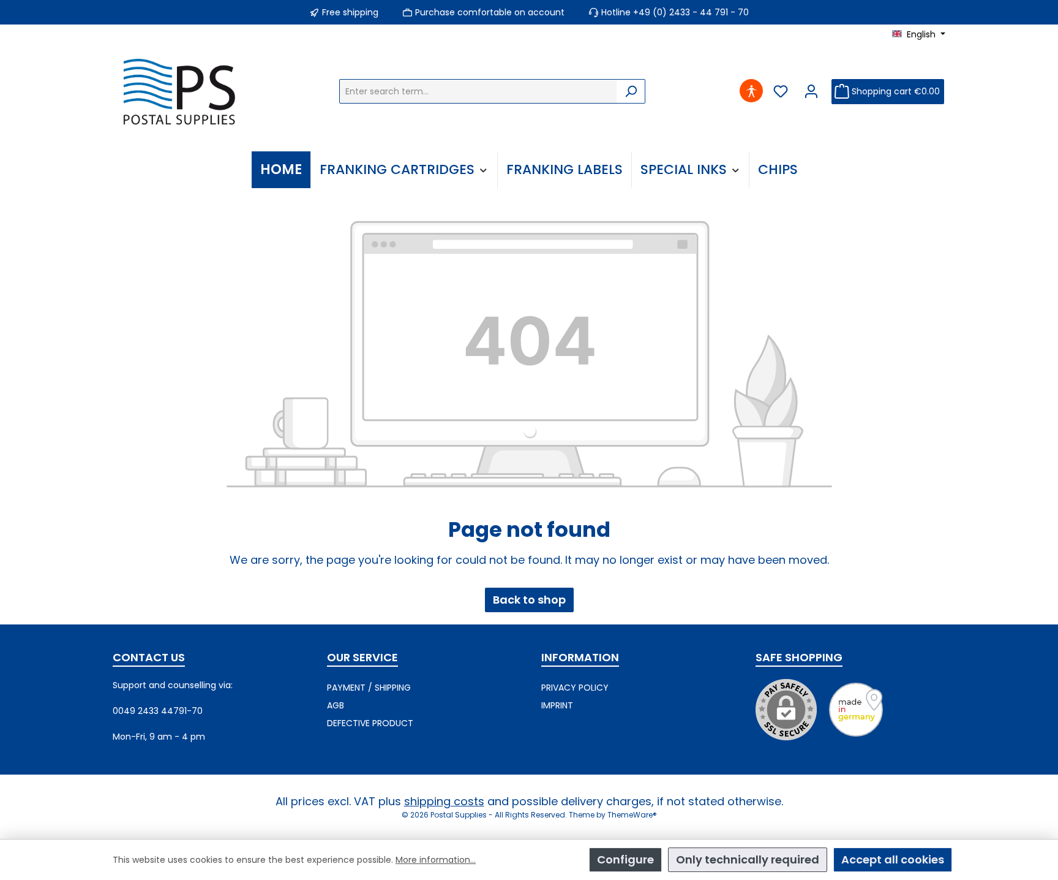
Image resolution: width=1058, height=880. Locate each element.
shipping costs (444, 801)
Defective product (370, 723)
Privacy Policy (575, 687)
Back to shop (529, 599)
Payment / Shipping (369, 687)
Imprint (557, 705)
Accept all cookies (892, 859)
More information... (436, 860)
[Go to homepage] (182, 91)
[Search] (631, 91)
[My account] (812, 91)
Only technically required (747, 859)
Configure (625, 859)
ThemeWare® (632, 815)
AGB (335, 705)
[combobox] (478, 91)
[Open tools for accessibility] (752, 91)
